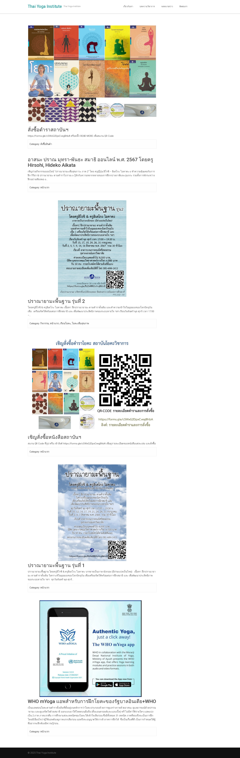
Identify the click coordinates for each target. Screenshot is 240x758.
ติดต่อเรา (183, 6)
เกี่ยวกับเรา (128, 6)
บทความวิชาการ (147, 6)
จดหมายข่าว (167, 6)
